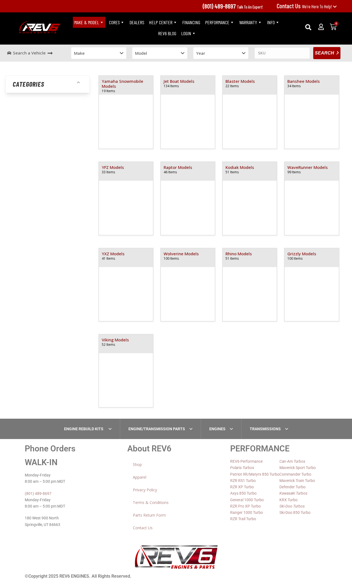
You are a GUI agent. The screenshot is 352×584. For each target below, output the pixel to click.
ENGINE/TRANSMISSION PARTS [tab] (156, 429)
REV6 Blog (167, 33)
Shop (137, 464)
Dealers (137, 22)
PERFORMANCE (217, 22)
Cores (114, 22)
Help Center (160, 22)
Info (271, 22)
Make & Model (86, 22)
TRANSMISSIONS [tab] (265, 429)
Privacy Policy (145, 489)
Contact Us (143, 527)
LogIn (186, 33)
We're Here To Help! (305, 6)
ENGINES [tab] (217, 429)
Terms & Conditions (151, 502)
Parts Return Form (149, 515)
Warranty (248, 22)
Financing (191, 22)
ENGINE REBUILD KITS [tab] (84, 429)
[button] (308, 27)
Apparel (139, 477)
